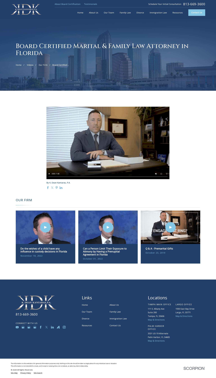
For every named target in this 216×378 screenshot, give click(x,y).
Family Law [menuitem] (125, 12)
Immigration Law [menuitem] (158, 12)
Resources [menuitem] (177, 12)
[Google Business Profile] (23, 327)
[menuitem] (14, 372)
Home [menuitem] (80, 12)
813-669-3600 (194, 4)
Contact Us (196, 12)
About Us (114, 304)
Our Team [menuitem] (109, 12)
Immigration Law (118, 318)
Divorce (85, 318)
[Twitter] (46, 327)
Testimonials (90, 4)
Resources (87, 325)
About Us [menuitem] (93, 12)
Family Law (115, 311)
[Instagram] (64, 327)
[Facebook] (40, 327)
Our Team (87, 311)
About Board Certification (67, 4)
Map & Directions (156, 319)
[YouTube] (17, 327)
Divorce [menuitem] (140, 12)
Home (85, 304)
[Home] (26, 9)
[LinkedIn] (52, 327)
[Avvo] (58, 327)
